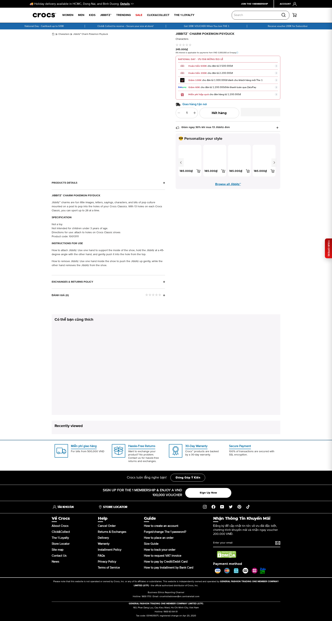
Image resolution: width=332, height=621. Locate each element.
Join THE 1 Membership (254, 4)
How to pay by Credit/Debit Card (166, 561)
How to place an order (158, 537)
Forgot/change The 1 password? (165, 531)
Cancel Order (107, 525)
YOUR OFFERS (328, 248)
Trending (123, 15)
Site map (57, 549)
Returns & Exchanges (112, 531)
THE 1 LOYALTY (184, 15)
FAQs (101, 555)
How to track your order (159, 549)
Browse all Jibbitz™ (228, 184)
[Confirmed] (277, 543)
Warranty (104, 543)
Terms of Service (109, 567)
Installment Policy (109, 549)
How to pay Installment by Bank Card (168, 567)
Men (81, 15)
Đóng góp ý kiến (187, 477)
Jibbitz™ (106, 15)
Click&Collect (61, 531)
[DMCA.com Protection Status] (226, 554)
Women (67, 15)
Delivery (103, 537)
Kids (92, 15)
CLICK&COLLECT (158, 15)
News (55, 561)
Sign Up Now (208, 492)
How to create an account (161, 525)
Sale (138, 15)
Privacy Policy (107, 561)
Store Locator (61, 543)
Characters (64, 34)
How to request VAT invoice (162, 555)
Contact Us (59, 555)
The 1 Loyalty (60, 537)
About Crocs (60, 525)
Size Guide (151, 543)
